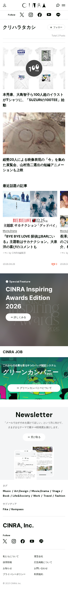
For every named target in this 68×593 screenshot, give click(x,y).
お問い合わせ (41, 568)
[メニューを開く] (63, 5)
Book (6, 495)
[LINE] (58, 15)
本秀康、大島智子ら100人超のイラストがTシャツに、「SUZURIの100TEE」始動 (33, 100)
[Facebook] (40, 15)
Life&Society (21, 495)
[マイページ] (4, 5)
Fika (5, 509)
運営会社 (38, 556)
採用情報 (7, 562)
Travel (47, 495)
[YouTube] (48, 15)
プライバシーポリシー (14, 574)
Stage (56, 491)
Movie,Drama (40, 491)
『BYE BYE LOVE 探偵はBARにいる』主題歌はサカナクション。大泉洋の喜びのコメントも (30, 241)
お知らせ (7, 568)
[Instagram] (31, 15)
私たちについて (11, 556)
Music (7, 491)
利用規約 (38, 574)
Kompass (17, 509)
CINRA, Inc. (18, 525)
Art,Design (21, 491)
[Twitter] (22, 15)
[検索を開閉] (58, 5)
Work (36, 495)
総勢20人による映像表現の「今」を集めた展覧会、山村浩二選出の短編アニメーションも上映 (34, 165)
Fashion (60, 495)
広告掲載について (43, 562)
